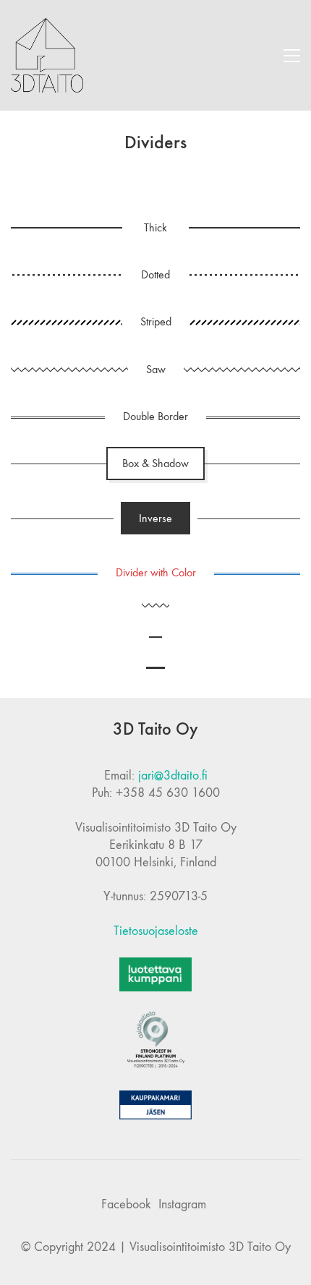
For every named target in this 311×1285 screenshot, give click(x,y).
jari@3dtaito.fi (173, 775)
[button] (292, 56)
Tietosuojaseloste (156, 931)
